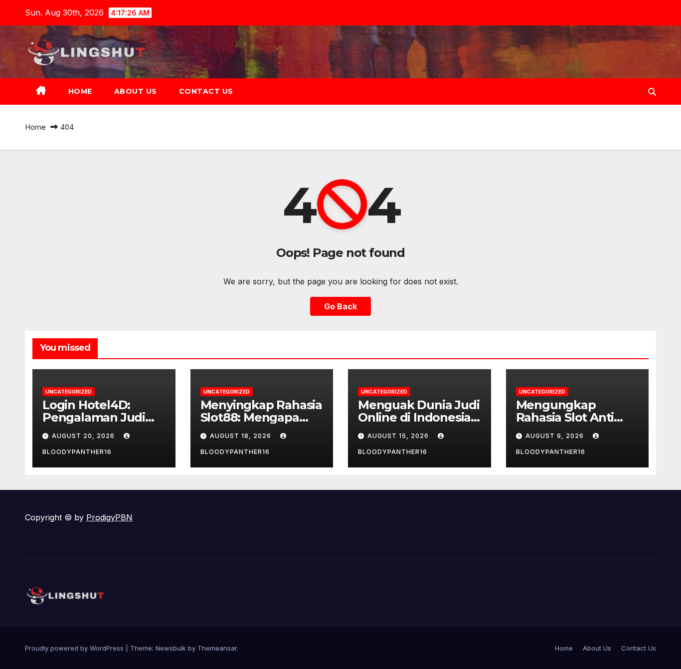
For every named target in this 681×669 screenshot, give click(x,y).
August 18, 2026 (241, 436)
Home (80, 91)
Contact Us (206, 91)
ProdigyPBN (109, 517)
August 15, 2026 (399, 436)
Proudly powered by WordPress (75, 648)
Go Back (340, 306)
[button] (652, 92)
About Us (135, 91)
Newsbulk (171, 648)
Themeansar (217, 648)
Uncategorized (68, 392)
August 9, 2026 (555, 436)
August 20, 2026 (84, 436)
